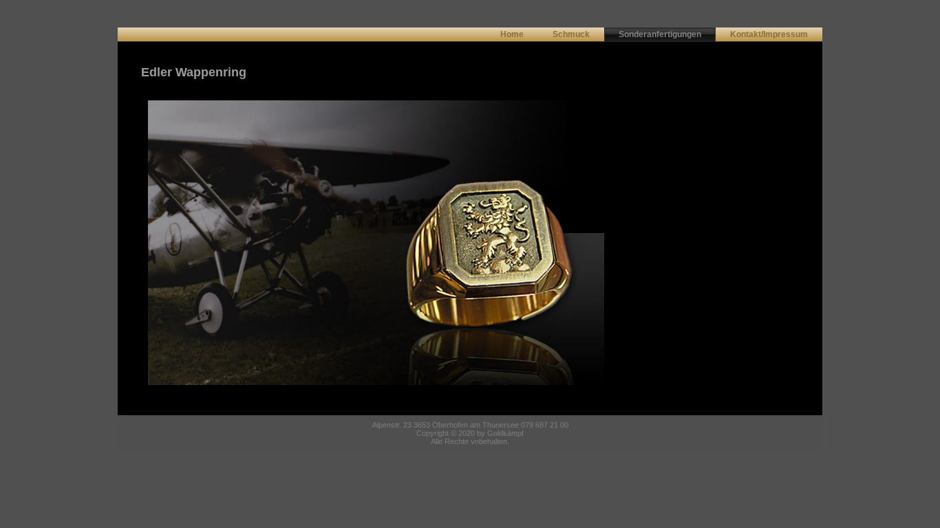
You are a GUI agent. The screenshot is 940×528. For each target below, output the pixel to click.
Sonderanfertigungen (660, 34)
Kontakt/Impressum (769, 34)
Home (512, 34)
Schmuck (571, 34)
